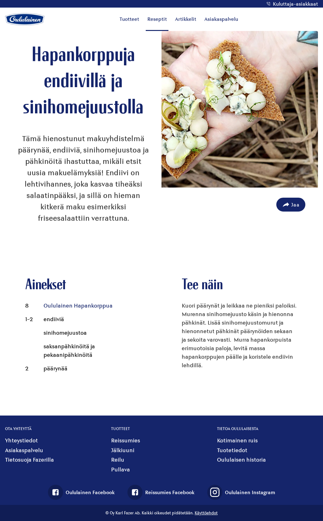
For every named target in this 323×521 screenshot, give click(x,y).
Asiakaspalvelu (221, 19)
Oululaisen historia (241, 459)
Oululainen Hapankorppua (78, 305)
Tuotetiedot (232, 450)
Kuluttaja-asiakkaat (295, 4)
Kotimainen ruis (237, 440)
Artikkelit (185, 19)
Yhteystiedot (21, 440)
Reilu (117, 459)
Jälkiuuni (122, 450)
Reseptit (157, 19)
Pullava (120, 469)
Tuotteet (129, 19)
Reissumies (125, 440)
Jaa (295, 204)
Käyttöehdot (206, 512)
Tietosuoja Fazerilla (29, 459)
